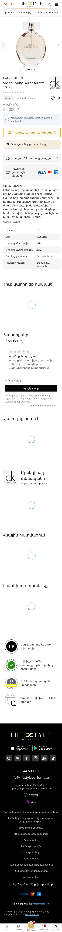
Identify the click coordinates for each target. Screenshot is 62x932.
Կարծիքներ (31, 840)
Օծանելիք (25, 12)
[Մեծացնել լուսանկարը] (31, 45)
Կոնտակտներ (31, 877)
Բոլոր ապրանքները (34, 483)
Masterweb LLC (32, 914)
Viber (33, 802)
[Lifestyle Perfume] (31, 4)
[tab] (28, 69)
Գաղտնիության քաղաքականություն (31, 864)
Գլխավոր (8, 12)
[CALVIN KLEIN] (55, 82)
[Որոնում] (49, 5)
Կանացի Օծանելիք (48, 12)
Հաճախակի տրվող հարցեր (31, 870)
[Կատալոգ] (56, 5)
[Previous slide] (3, 45)
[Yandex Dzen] (53, 758)
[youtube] (44, 758)
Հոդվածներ (31, 858)
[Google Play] (42, 748)
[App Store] (19, 748)
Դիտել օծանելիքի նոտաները (28, 144)
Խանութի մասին (31, 846)
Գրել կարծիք (31, 388)
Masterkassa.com (41, 903)
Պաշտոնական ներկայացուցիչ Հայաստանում (31, 812)
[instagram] (35, 758)
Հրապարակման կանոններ (43, 405)
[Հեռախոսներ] (12, 4)
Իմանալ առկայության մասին (35, 132)
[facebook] (26, 758)
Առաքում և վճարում (31, 827)
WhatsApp (33, 794)
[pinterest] (9, 758)
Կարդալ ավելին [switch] (12, 221)
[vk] (17, 758)
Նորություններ (31, 852)
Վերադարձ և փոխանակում (31, 833)
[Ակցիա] (6, 4)
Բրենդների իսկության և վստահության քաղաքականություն (31, 820)
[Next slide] (58, 45)
